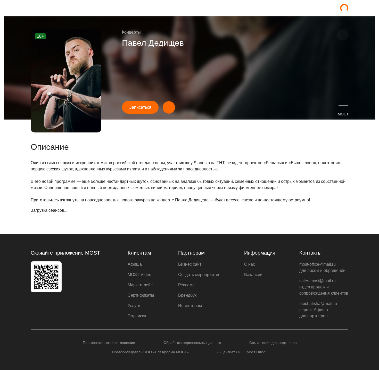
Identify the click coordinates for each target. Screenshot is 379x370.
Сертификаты (141, 295)
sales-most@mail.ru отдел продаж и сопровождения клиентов (323, 287)
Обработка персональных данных (192, 343)
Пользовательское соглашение (109, 343)
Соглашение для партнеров (272, 343)
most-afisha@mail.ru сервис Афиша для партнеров (318, 309)
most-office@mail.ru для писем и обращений (322, 267)
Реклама (186, 285)
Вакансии (253, 274)
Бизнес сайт (189, 264)
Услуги (134, 305)
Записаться (140, 107)
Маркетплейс (140, 285)
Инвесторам (190, 305)
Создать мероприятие (199, 274)
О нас (249, 264)
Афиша (135, 264)
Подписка (137, 316)
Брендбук (187, 295)
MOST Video (139, 274)
